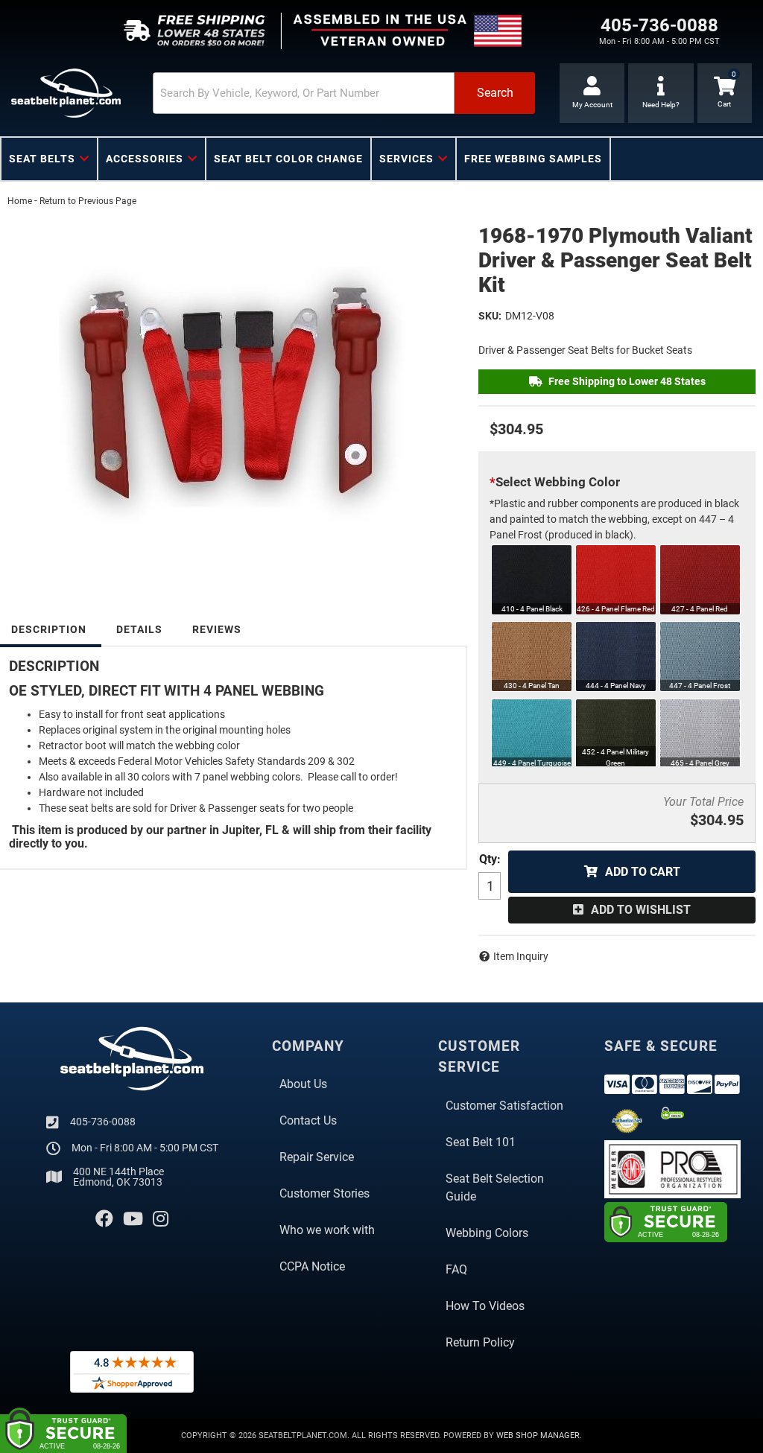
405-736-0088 (103, 1122)
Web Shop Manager (538, 1435)
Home (19, 201)
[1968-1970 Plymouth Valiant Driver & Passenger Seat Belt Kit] (231, 395)
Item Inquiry (520, 956)
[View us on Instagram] (160, 1219)
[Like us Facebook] (104, 1219)
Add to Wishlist (641, 910)
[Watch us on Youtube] (133, 1219)
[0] (724, 93)
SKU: (489, 316)
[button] (344, 93)
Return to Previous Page (87, 201)
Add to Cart (642, 872)
